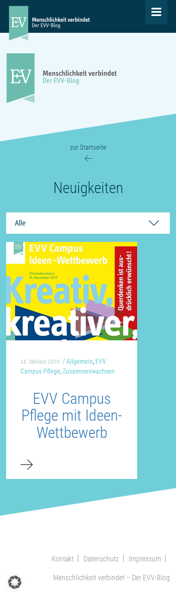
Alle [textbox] (20, 223)
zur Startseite (88, 147)
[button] (14, 582)
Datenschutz (101, 558)
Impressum (145, 558)
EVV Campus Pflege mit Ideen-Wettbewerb (71, 416)
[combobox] (88, 223)
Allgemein (79, 361)
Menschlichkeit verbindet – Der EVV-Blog (111, 577)
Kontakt (63, 558)
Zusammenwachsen (89, 371)
